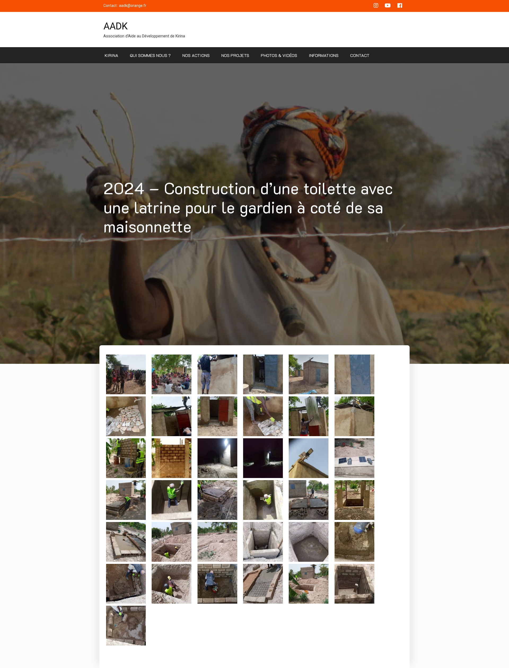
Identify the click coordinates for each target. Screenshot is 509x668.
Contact (360, 55)
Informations (324, 55)
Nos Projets (235, 55)
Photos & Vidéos (279, 55)
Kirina (111, 55)
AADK (115, 26)
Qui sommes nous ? (150, 55)
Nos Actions (196, 55)
